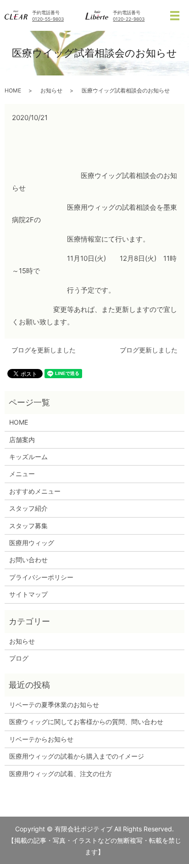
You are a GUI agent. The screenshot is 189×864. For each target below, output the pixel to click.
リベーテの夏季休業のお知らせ (54, 704)
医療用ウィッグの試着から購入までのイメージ (79, 756)
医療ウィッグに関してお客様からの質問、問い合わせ (86, 722)
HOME (13, 90)
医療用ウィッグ (31, 543)
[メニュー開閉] (174, 15)
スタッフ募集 (28, 526)
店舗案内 (22, 440)
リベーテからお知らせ (41, 739)
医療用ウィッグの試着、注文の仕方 (60, 774)
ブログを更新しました (43, 350)
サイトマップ (28, 594)
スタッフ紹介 (28, 508)
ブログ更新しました (149, 350)
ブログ (18, 658)
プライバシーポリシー (41, 577)
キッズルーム (28, 457)
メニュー (22, 474)
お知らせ (51, 90)
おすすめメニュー (35, 491)
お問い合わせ (28, 560)
